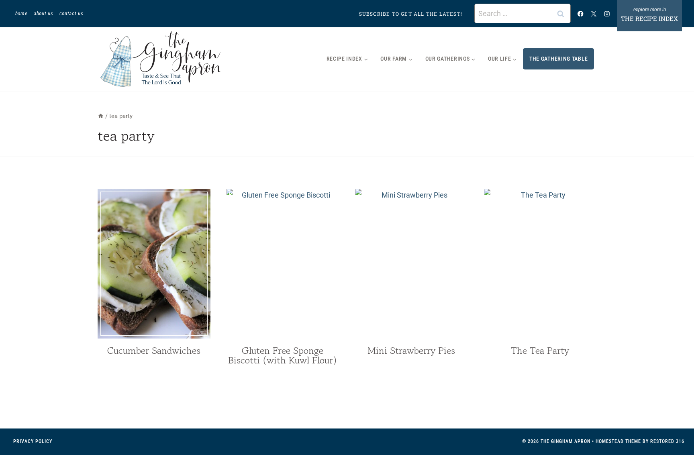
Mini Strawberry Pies (411, 350)
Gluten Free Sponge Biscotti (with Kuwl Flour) (282, 355)
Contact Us (71, 13)
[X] (594, 13)
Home (21, 13)
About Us (43, 13)
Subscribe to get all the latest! (410, 13)
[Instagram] (607, 13)
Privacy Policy (32, 441)
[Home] (101, 116)
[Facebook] (580, 13)
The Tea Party (540, 350)
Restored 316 (667, 441)
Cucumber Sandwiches (153, 350)
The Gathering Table (558, 58)
